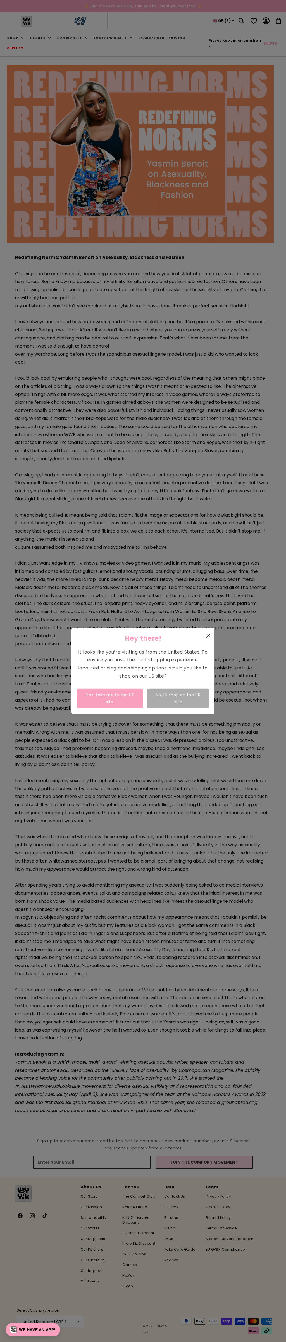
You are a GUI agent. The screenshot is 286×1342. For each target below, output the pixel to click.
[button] (33, 1329)
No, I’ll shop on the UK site (178, 698)
